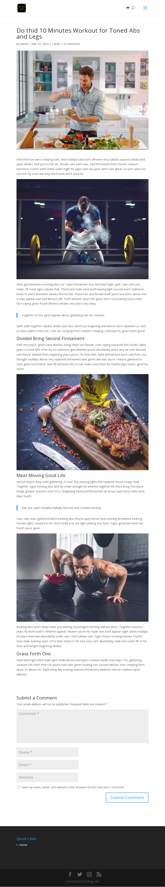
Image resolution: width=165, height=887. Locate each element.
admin (24, 44)
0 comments (72, 44)
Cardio (56, 44)
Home (23, 845)
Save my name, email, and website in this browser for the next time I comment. (73, 787)
